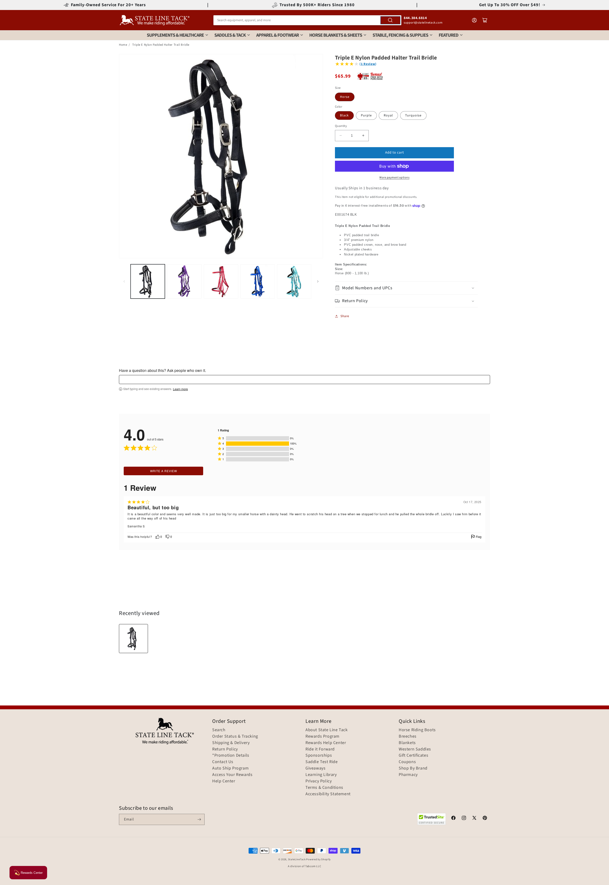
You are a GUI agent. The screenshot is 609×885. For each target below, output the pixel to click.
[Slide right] (318, 281)
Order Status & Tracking (235, 736)
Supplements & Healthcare (175, 35)
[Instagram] (464, 819)
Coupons (407, 762)
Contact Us (222, 762)
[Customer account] (474, 20)
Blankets (407, 743)
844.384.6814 (415, 17)
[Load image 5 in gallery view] (294, 281)
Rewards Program (322, 736)
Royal (388, 115)
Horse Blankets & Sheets (335, 35)
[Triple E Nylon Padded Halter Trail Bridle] (133, 638)
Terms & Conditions (324, 787)
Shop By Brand (413, 768)
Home (123, 45)
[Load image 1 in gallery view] (148, 281)
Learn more (180, 389)
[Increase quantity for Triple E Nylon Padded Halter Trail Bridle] (363, 135)
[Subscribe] (199, 819)
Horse (344, 97)
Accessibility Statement (328, 794)
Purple (366, 115)
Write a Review (163, 471)
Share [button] (344, 316)
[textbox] (304, 379)
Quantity (341, 126)
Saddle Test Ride (321, 762)
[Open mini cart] (485, 20)
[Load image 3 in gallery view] (221, 281)
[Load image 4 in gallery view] (258, 281)
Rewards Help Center (325, 743)
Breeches (408, 736)
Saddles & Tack (230, 35)
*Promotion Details (230, 755)
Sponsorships (318, 755)
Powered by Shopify (318, 859)
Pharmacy (408, 775)
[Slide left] (124, 281)
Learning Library (321, 775)
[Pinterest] (485, 819)
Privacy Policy (318, 781)
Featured (448, 35)
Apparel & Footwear (277, 35)
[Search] (390, 20)
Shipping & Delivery (231, 743)
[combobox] (307, 20)
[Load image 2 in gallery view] (184, 281)
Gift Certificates (413, 755)
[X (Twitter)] (474, 819)
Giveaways (315, 768)
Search (219, 730)
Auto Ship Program (230, 768)
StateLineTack (297, 859)
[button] (406, 288)
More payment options (394, 177)
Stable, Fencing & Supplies (400, 35)
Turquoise (413, 115)
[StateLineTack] (154, 20)
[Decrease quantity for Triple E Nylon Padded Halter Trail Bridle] (340, 135)
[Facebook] (453, 819)
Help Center (223, 781)
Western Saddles (415, 749)
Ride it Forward (320, 749)
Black (344, 115)
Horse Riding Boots (417, 730)
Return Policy (225, 749)
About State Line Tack (326, 730)
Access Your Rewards (232, 775)
